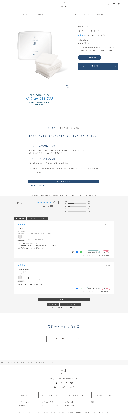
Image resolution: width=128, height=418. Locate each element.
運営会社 (46, 412)
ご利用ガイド (93, 402)
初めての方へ (24, 402)
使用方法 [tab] (64, 128)
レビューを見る (100, 35)
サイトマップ (23, 412)
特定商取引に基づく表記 (59, 412)
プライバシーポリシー (35, 412)
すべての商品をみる (64, 339)
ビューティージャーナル (50, 406)
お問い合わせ (70, 406)
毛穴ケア (41, 185)
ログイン (67, 307)
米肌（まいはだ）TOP (7, 362)
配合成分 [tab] (76, 128)
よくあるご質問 (47, 402)
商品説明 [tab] (52, 128)
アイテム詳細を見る (89, 57)
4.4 (56, 202)
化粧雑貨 (32, 185)
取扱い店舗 (69, 402)
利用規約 (70, 412)
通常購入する (98, 66)
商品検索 (22, 406)
